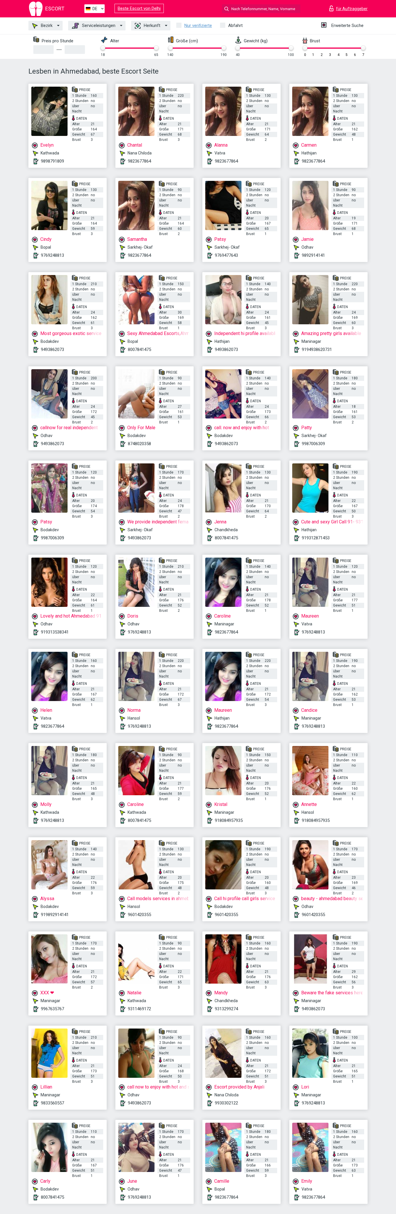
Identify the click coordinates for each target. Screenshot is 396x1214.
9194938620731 (317, 349)
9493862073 (52, 349)
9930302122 (226, 1103)
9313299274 (226, 1008)
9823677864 (139, 161)
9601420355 (139, 914)
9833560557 (52, 1103)
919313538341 (55, 632)
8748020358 (139, 443)
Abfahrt (235, 25)
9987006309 (313, 443)
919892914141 (55, 914)
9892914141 (313, 255)
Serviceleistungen (98, 25)
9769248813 (52, 255)
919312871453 (316, 537)
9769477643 (226, 255)
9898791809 (52, 161)
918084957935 (229, 820)
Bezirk (46, 25)
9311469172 (139, 1008)
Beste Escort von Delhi (139, 8)
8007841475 (139, 349)
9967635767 (52, 1008)
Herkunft (151, 25)
